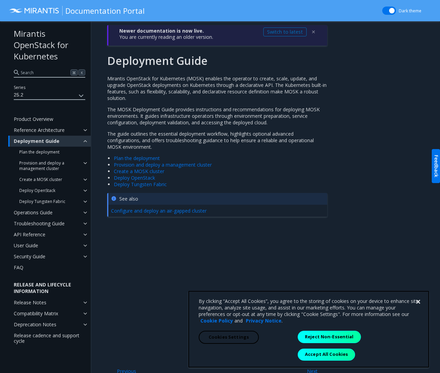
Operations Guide (33, 212)
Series (19, 87)
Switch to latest (285, 32)
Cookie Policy (216, 320)
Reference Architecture (39, 130)
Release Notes (30, 302)
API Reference (29, 234)
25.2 (18, 95)
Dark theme (410, 11)
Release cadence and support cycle (46, 338)
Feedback (436, 166)
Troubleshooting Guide (39, 223)
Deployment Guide (36, 141)
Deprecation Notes (35, 324)
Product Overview (33, 119)
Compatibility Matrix (36, 313)
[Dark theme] (389, 11)
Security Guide (29, 256)
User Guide (26, 245)
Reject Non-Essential (329, 337)
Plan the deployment (39, 152)
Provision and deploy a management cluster (41, 165)
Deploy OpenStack (37, 190)
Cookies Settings (229, 337)
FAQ (18, 267)
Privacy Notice (264, 320)
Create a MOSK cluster (40, 179)
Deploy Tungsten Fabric (42, 201)
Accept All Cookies (326, 354)
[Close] (418, 301)
